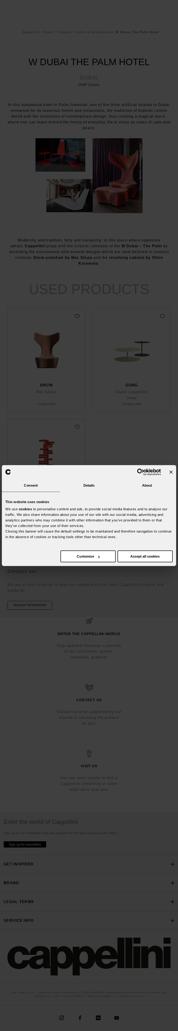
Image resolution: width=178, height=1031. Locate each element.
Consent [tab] (31, 485)
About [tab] (147, 485)
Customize (85, 556)
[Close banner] (171, 472)
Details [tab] (89, 485)
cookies (25, 509)
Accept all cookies (145, 556)
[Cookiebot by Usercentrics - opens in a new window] (140, 472)
